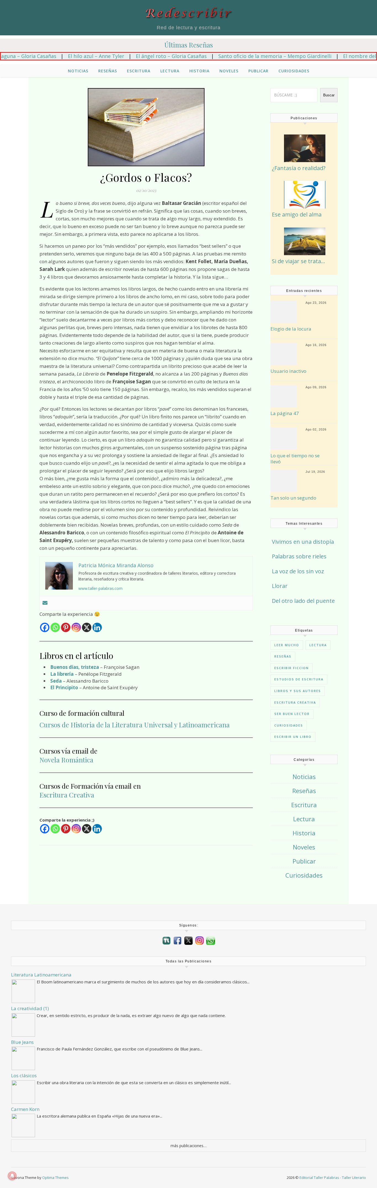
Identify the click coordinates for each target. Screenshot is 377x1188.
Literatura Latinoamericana (41, 974)
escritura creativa (295, 702)
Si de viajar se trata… (298, 261)
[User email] (45, 603)
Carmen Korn (25, 1109)
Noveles (228, 70)
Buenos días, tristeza (74, 667)
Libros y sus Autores (297, 691)
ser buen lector (292, 714)
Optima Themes (55, 1177)
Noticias (78, 70)
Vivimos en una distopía (303, 541)
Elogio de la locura (290, 329)
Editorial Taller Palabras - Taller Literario (332, 1177)
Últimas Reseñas (188, 44)
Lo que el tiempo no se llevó (295, 459)
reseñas (282, 656)
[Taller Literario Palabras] (166, 940)
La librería (62, 674)
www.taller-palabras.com (100, 588)
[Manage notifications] (12, 1175)
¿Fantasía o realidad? (298, 168)
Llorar (280, 586)
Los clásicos (24, 1075)
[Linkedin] (97, 627)
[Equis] (188, 940)
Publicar (258, 70)
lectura (318, 645)
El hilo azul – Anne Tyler (75, 56)
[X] (86, 627)
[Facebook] (44, 627)
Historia (199, 70)
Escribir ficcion (291, 668)
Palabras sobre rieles (299, 556)
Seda (56, 681)
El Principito (64, 687)
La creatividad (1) (30, 1008)
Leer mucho (286, 645)
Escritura (138, 70)
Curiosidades (293, 70)
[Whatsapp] (55, 627)
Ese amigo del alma (297, 214)
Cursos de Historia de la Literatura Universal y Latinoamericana (134, 724)
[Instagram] (76, 627)
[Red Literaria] (188, 13)
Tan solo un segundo (293, 498)
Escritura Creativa (66, 794)
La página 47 (284, 413)
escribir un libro (293, 737)
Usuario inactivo (288, 371)
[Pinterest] (65, 627)
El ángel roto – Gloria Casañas (150, 56)
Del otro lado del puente (303, 600)
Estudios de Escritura (298, 679)
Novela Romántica (66, 759)
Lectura (169, 70)
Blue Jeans (22, 1042)
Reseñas (107, 70)
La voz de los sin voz (298, 571)
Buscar (328, 95)
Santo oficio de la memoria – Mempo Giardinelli (254, 56)
